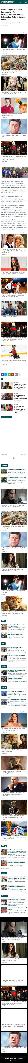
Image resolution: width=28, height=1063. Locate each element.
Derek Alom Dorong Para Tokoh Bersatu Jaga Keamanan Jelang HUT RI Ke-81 (20, 398)
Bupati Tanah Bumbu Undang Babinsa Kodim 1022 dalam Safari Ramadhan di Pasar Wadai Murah (16, 701)
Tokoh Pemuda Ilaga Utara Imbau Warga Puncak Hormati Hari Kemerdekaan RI (20, 387)
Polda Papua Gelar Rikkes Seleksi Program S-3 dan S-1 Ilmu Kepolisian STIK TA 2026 (20, 409)
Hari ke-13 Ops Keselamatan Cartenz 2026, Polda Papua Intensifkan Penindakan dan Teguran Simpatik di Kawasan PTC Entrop (16, 887)
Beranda (3, 7)
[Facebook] (3, 26)
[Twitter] (5, 26)
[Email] (16, 374)
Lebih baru (4, 454)
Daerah (7, 7)
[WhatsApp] (7, 26)
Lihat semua (24, 379)
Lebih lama (23, 454)
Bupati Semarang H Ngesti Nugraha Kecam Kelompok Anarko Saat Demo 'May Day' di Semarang (16, 862)
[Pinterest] (12, 374)
